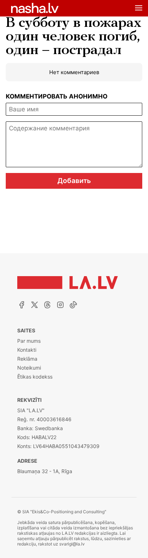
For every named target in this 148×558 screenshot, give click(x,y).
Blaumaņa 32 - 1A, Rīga (44, 471)
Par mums (29, 341)
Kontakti (26, 350)
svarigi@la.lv (72, 544)
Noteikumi (29, 368)
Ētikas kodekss (34, 377)
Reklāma (27, 359)
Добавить (74, 181)
